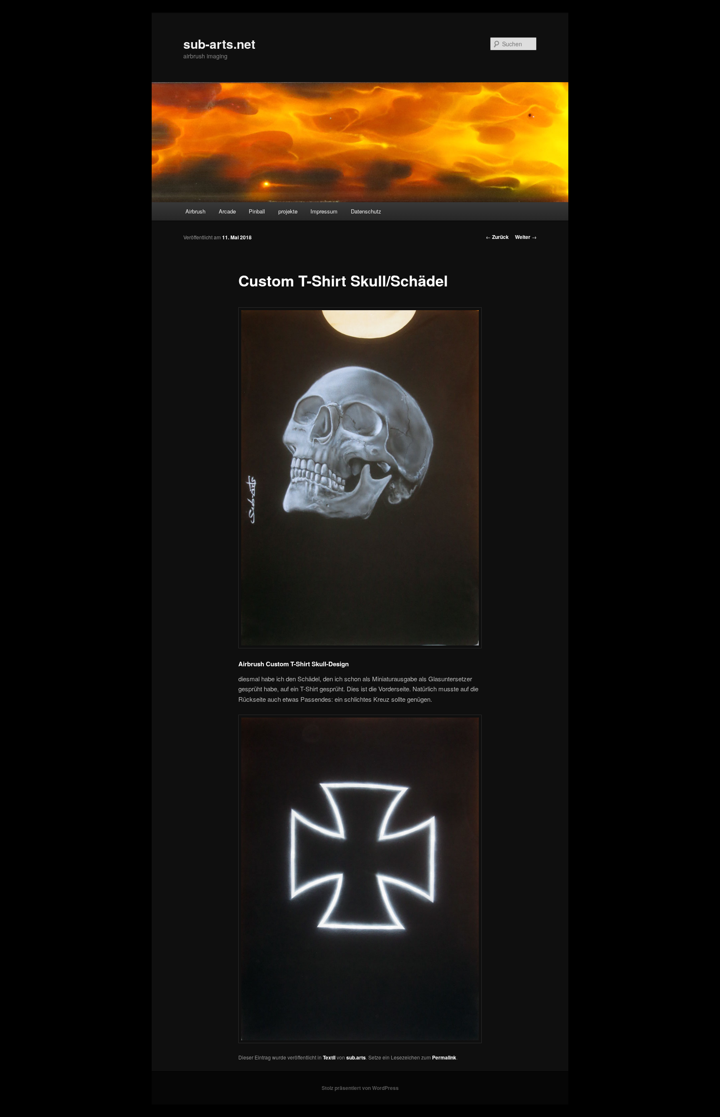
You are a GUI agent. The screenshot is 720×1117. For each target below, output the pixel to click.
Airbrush (195, 211)
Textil (329, 1057)
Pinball (257, 211)
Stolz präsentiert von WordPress (360, 1088)
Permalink (444, 1057)
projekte (288, 211)
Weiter (526, 237)
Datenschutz (366, 211)
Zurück (497, 237)
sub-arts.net (219, 44)
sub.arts (356, 1057)
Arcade (227, 211)
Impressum (324, 211)
